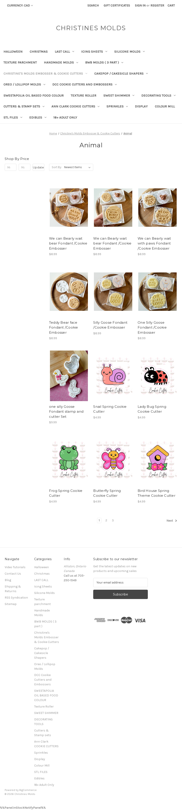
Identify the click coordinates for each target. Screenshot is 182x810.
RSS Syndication (16, 597)
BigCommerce (28, 790)
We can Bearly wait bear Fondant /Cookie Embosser (68, 243)
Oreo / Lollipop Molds (22, 84)
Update (38, 167)
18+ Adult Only (65, 117)
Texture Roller (83, 95)
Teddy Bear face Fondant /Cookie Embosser (63, 327)
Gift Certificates (117, 5)
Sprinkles (115, 106)
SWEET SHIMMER (116, 95)
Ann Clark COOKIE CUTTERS (73, 106)
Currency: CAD (18, 5)
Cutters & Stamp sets (22, 106)
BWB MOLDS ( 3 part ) (102, 62)
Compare (67, 207)
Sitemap (11, 604)
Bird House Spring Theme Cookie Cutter (156, 493)
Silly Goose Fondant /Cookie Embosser (110, 325)
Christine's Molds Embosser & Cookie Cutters (43, 73)
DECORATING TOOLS (156, 95)
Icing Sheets (92, 51)
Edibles (35, 117)
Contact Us (13, 573)
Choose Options (69, 215)
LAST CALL (62, 51)
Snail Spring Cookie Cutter (110, 409)
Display (141, 106)
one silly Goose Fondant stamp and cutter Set (66, 411)
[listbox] (78, 167)
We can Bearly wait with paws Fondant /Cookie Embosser (154, 243)
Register (157, 5)
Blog (8, 580)
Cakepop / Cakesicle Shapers (119, 73)
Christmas (39, 51)
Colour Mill (165, 106)
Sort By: (57, 167)
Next (170, 520)
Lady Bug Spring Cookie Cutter (152, 409)
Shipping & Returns (13, 589)
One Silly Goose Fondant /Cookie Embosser (152, 327)
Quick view (65, 199)
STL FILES (11, 117)
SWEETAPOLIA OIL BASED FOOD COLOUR (34, 95)
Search (93, 5)
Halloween (13, 51)
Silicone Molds (127, 51)
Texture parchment (20, 62)
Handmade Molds (59, 62)
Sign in (140, 5)
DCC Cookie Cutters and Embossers (82, 84)
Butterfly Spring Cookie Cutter (107, 493)
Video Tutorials (15, 567)
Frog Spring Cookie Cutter (66, 493)
